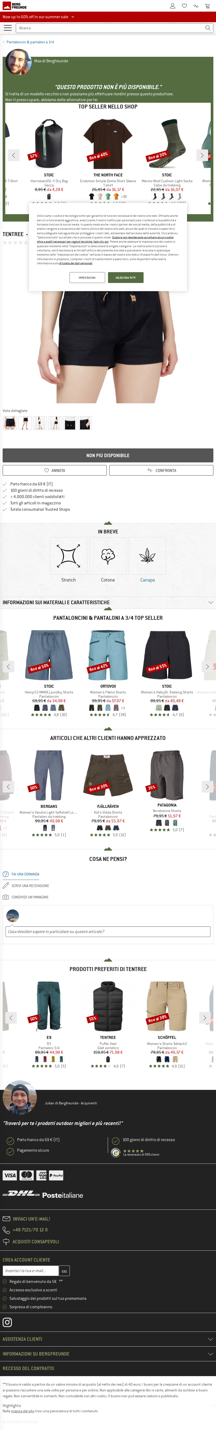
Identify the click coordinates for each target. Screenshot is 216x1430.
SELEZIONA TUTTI (126, 277)
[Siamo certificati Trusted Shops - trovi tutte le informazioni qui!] (116, 1153)
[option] (108, 326)
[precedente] (13, 155)
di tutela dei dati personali (75, 263)
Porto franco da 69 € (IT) (31, 484)
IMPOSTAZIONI (87, 277)
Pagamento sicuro (33, 1150)
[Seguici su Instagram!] (11, 1323)
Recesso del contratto (28, 1368)
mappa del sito (22, 1411)
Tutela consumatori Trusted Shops (40, 509)
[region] (108, 247)
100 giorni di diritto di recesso (36, 490)
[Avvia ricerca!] (208, 28)
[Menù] (7, 27)
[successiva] (202, 155)
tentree (13, 234)
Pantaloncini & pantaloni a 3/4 (30, 42)
